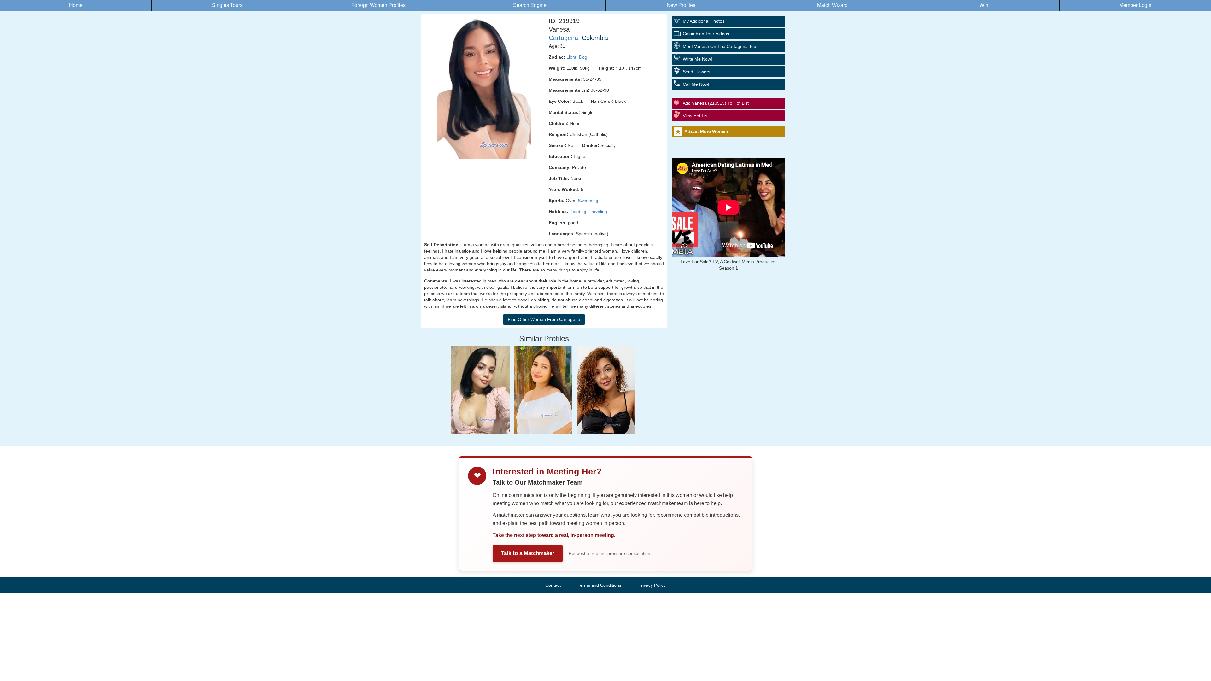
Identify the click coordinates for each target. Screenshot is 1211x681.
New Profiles (681, 5)
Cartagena (563, 37)
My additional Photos (703, 21)
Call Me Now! (696, 84)
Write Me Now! (697, 58)
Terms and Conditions (599, 585)
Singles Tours (227, 5)
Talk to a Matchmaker (527, 553)
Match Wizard (832, 5)
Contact (553, 585)
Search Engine (530, 5)
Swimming (588, 200)
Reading (578, 211)
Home (76, 5)
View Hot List (696, 115)
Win (984, 5)
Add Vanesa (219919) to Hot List (716, 103)
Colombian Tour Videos (706, 33)
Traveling (598, 211)
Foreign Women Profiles (378, 5)
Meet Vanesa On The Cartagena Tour (720, 46)
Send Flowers (696, 71)
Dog (583, 57)
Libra (571, 57)
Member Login (1135, 5)
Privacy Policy (652, 585)
